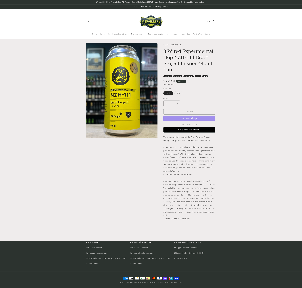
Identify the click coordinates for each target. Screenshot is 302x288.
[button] (88, 21)
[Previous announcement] (87, 7)
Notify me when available (189, 130)
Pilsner (198, 76)
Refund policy (153, 282)
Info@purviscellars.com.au (141, 253)
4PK (179, 93)
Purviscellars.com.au (139, 248)
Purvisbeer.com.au (94, 248)
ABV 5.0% (167, 76)
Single (205, 76)
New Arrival (178, 76)
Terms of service (176, 282)
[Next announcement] (215, 7)
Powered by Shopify (140, 282)
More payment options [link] (189, 124)
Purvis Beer (129, 282)
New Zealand (188, 76)
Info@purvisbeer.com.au (96, 253)
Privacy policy (164, 282)
